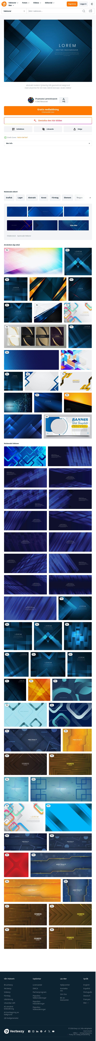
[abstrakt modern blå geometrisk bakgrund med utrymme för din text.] (78, 260)
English (85, 983)
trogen (80, 196)
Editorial (48, 3)
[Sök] (83, 11)
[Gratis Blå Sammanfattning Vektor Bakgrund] (18, 401)
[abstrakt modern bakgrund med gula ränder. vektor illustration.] (76, 379)
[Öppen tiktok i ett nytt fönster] (45, 1030)
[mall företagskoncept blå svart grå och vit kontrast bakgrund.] (48, 311)
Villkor (73, 1031)
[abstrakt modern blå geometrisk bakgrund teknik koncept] (78, 635)
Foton (24, 3)
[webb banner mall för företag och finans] (68, 425)
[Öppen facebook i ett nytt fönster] (29, 1030)
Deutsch (85, 994)
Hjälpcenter (64, 983)
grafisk (9, 196)
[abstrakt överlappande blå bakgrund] (23, 425)
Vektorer (12, 3)
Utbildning (8, 998)
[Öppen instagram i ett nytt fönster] (33, 1030)
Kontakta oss (62, 988)
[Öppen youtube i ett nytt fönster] (53, 1030)
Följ (63, 101)
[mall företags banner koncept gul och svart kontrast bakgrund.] (78, 401)
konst (43, 196)
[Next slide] (86, 196)
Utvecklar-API (9, 1001)
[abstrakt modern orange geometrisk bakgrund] (39, 688)
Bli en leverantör (63, 997)
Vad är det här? (22, 137)
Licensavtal (36, 983)
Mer (10, 5)
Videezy (7, 991)
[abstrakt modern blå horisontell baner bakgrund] (68, 816)
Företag (7, 994)
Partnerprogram (39, 991)
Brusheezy (8, 983)
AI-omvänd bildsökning (9, 1006)
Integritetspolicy (84, 1031)
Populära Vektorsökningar (39, 995)
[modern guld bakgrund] (48, 287)
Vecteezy (7, 987)
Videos (36, 3)
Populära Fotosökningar (38, 1001)
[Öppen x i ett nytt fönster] (49, 1030)
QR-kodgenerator (11, 1017)
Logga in (83, 4)
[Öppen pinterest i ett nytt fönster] (41, 1030)
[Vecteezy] (4, 4)
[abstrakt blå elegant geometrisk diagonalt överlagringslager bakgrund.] (48, 401)
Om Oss (62, 993)
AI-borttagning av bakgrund (11, 1012)
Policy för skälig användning (77, 1033)
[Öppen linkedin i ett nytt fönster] (37, 1030)
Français (85, 998)
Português (86, 991)
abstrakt (32, 196)
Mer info (9, 142)
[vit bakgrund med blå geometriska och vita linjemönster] (41, 379)
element (67, 196)
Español (85, 987)
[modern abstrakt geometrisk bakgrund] (76, 358)
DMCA (34, 987)
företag (55, 196)
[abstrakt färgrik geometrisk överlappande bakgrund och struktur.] (33, 260)
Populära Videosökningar (38, 1007)
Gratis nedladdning (48, 110)
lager (20, 196)
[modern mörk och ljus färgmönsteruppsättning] (35, 335)
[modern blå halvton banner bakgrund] (31, 358)
